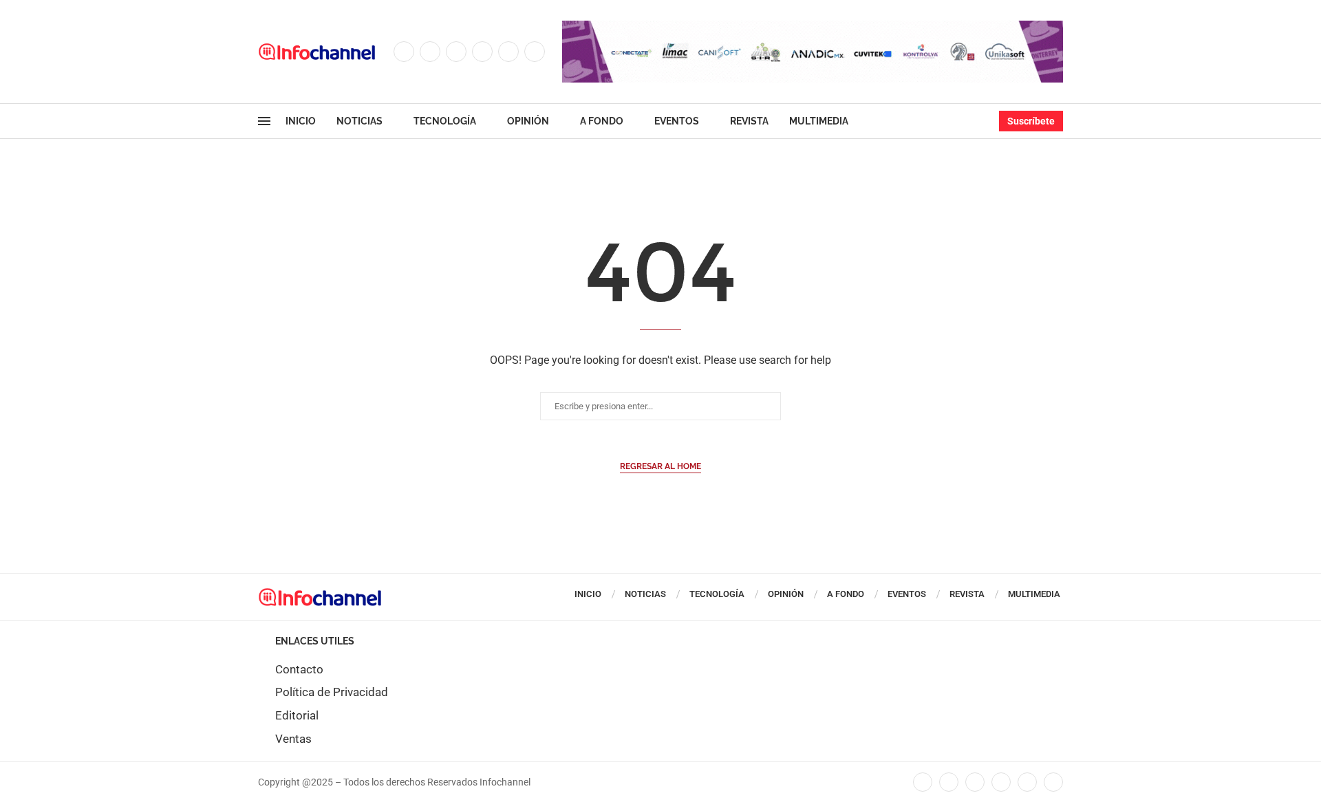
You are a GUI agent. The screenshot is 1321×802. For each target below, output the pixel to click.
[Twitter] (430, 51)
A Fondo (601, 121)
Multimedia (818, 121)
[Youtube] (508, 51)
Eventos (676, 121)
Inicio (301, 121)
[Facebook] (404, 51)
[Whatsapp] (534, 51)
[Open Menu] (264, 121)
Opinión (528, 121)
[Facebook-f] (922, 782)
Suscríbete (1031, 121)
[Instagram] (456, 51)
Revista (749, 121)
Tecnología (445, 121)
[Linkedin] (482, 51)
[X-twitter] (948, 782)
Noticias (359, 121)
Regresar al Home (660, 466)
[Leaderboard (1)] (812, 27)
